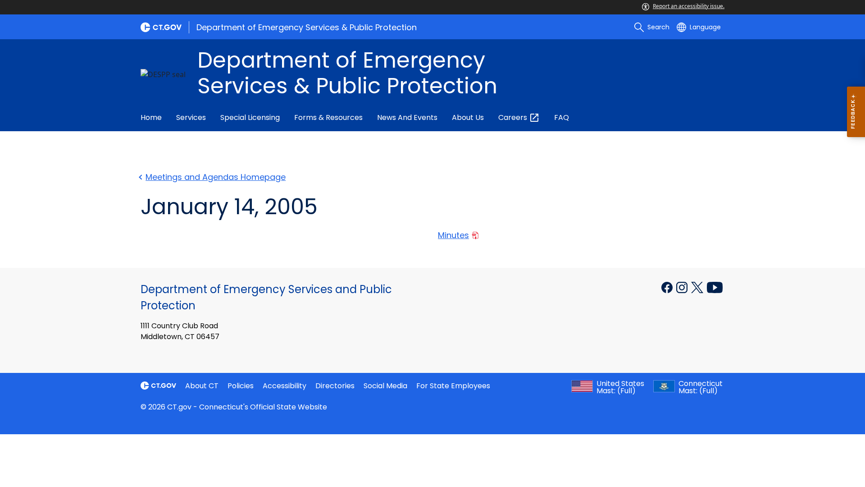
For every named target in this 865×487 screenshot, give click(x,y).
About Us (468, 117)
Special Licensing (250, 117)
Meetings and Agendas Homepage (216, 177)
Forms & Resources (328, 117)
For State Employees (453, 386)
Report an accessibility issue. (688, 6)
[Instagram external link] (682, 287)
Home (151, 117)
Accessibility (284, 386)
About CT (202, 386)
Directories (335, 386)
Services (191, 117)
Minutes (453, 235)
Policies (241, 386)
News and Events (407, 117)
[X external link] (698, 287)
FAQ (561, 117)
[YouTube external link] (715, 287)
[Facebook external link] (667, 287)
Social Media (385, 386)
